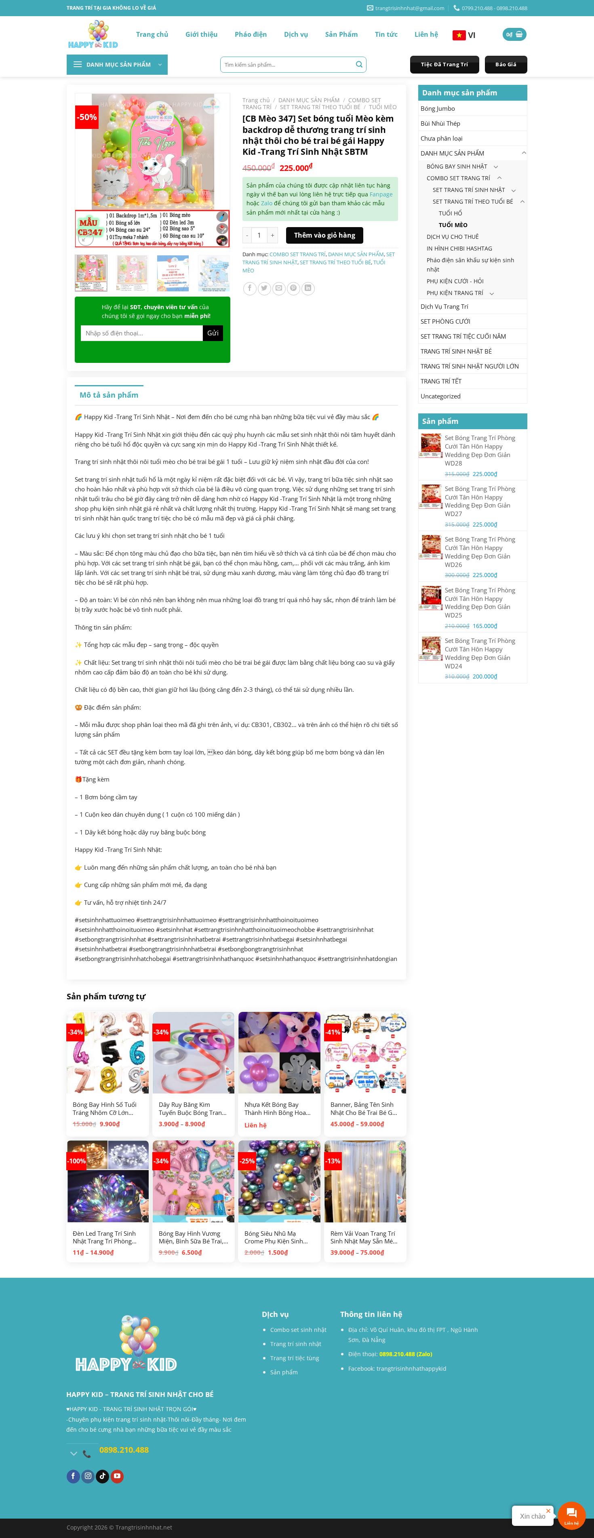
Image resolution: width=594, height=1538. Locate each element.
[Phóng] (86, 238)
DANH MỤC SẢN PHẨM (452, 153)
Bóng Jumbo (438, 108)
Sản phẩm (284, 1372)
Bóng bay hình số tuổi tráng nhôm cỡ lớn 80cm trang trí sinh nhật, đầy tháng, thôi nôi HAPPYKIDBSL (105, 1109)
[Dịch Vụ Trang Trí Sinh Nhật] (93, 34)
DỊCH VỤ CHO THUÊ (453, 236)
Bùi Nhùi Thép (440, 123)
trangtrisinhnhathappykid (412, 1368)
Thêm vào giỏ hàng (324, 235)
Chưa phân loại (442, 138)
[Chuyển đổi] (523, 153)
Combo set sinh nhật (298, 1330)
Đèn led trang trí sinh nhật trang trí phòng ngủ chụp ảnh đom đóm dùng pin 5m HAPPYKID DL (104, 1237)
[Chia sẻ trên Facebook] (250, 288)
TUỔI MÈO (453, 225)
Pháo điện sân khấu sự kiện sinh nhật (470, 264)
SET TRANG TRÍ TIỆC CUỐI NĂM (463, 336)
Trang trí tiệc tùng (294, 1358)
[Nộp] (359, 65)
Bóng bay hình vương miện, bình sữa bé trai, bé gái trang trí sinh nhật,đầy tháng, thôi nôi (191, 1237)
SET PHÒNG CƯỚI (445, 321)
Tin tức (386, 34)
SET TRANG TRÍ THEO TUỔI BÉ (473, 201)
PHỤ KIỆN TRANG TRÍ (455, 293)
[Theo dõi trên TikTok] (102, 1476)
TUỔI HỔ (450, 213)
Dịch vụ (296, 34)
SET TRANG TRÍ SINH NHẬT (469, 190)
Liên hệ (426, 34)
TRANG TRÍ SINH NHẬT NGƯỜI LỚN (470, 366)
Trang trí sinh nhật (295, 1344)
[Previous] (90, 163)
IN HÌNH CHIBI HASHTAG (459, 248)
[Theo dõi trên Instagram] (88, 1476)
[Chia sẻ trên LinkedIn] (308, 288)
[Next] (215, 163)
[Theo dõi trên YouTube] (117, 1476)
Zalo (266, 203)
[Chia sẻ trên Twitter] (264, 288)
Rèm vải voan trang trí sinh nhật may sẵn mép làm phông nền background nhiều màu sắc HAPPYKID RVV (363, 1237)
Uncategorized (441, 396)
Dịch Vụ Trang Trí (444, 306)
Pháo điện (251, 34)
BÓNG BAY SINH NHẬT (457, 166)
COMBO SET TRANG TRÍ (458, 178)
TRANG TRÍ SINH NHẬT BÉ (456, 351)
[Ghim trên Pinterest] (293, 288)
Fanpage (381, 194)
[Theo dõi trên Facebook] (73, 1476)
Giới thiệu (201, 34)
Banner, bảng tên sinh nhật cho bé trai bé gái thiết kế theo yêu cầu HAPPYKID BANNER (364, 1109)
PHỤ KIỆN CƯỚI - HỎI (455, 281)
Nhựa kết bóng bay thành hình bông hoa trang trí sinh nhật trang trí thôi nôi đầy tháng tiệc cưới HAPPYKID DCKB (275, 1109)
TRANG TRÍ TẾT (441, 381)
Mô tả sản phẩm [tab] (109, 395)
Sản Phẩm (341, 34)
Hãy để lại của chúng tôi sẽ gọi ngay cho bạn (156, 311)
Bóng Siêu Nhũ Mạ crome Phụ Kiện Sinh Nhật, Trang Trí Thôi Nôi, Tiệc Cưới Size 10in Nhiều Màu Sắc (278, 1237)
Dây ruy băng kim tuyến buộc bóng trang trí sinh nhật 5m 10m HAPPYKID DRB (192, 1109)
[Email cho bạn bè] (279, 288)
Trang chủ (152, 34)
